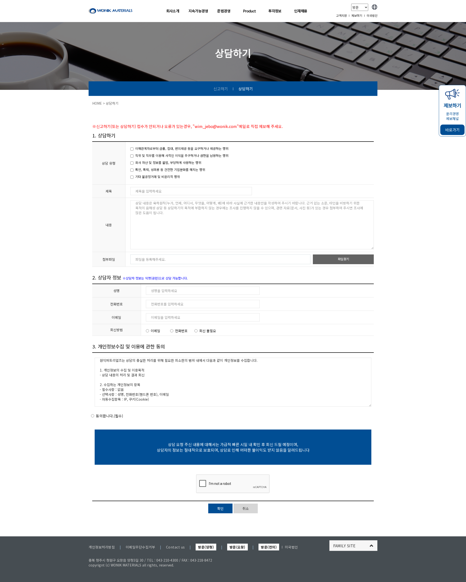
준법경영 (223, 10)
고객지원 (341, 15)
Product (249, 10)
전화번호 (181, 330)
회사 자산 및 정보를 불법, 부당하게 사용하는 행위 (168, 162)
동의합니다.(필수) (109, 415)
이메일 (155, 330)
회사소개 (172, 10)
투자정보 (275, 10)
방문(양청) (206, 547)
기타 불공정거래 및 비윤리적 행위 (157, 177)
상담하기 (245, 89)
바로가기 (452, 130)
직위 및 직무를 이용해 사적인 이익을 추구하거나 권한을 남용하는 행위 (181, 155)
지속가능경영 (198, 10)
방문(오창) (237, 547)
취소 (245, 508)
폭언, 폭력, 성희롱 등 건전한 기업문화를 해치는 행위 (170, 170)
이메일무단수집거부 (140, 547)
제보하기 (356, 15)
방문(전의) (269, 547)
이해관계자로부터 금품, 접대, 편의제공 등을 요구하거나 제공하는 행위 (181, 148)
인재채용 (300, 10)
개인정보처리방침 (102, 547)
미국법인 (372, 15)
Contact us (175, 547)
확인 (220, 508)
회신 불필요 (207, 330)
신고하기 (220, 89)
